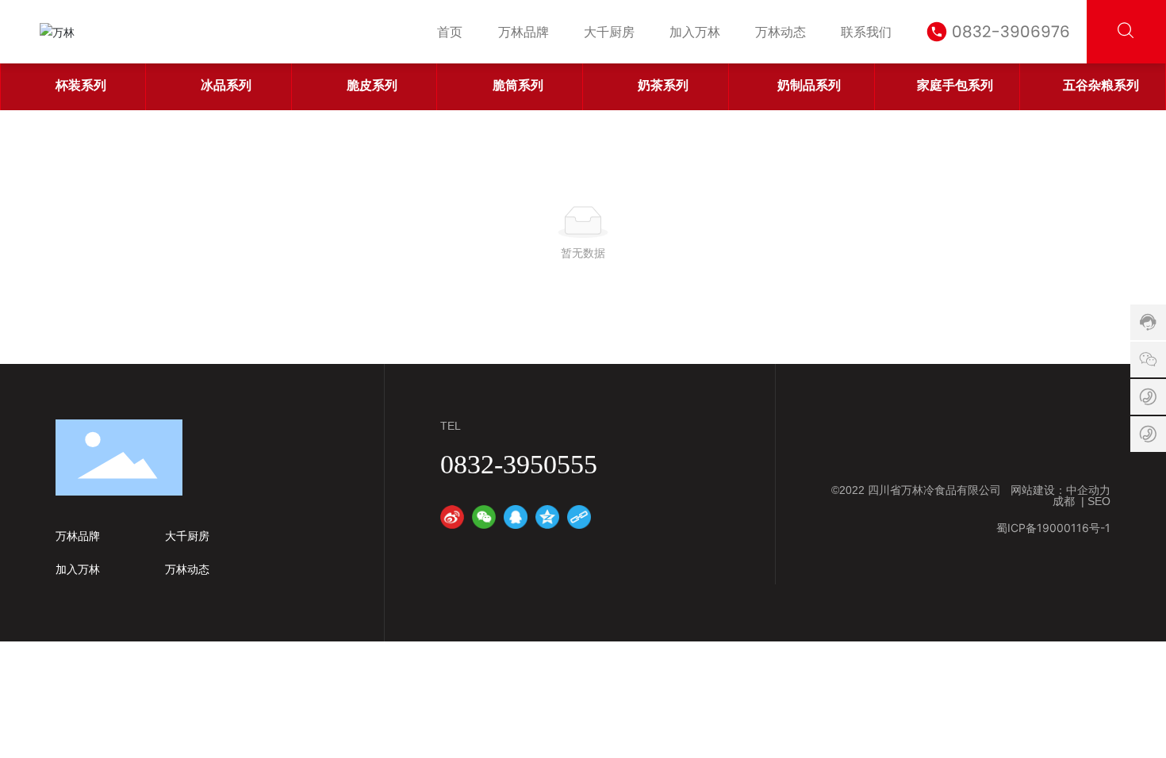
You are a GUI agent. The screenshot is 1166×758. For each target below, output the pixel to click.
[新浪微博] (452, 517)
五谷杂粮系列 (1101, 85)
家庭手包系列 (955, 85)
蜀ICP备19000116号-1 (1053, 527)
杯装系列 (81, 85)
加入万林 (78, 569)
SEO (1098, 501)
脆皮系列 (372, 85)
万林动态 (187, 569)
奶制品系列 (809, 85)
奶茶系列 (663, 85)
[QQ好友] (515, 517)
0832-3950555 (518, 464)
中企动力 (1088, 490)
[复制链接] (579, 517)
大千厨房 (187, 536)
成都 (1064, 501)
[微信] (484, 517)
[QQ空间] (547, 517)
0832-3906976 (1011, 32)
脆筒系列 (518, 85)
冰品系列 (226, 85)
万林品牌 (78, 536)
